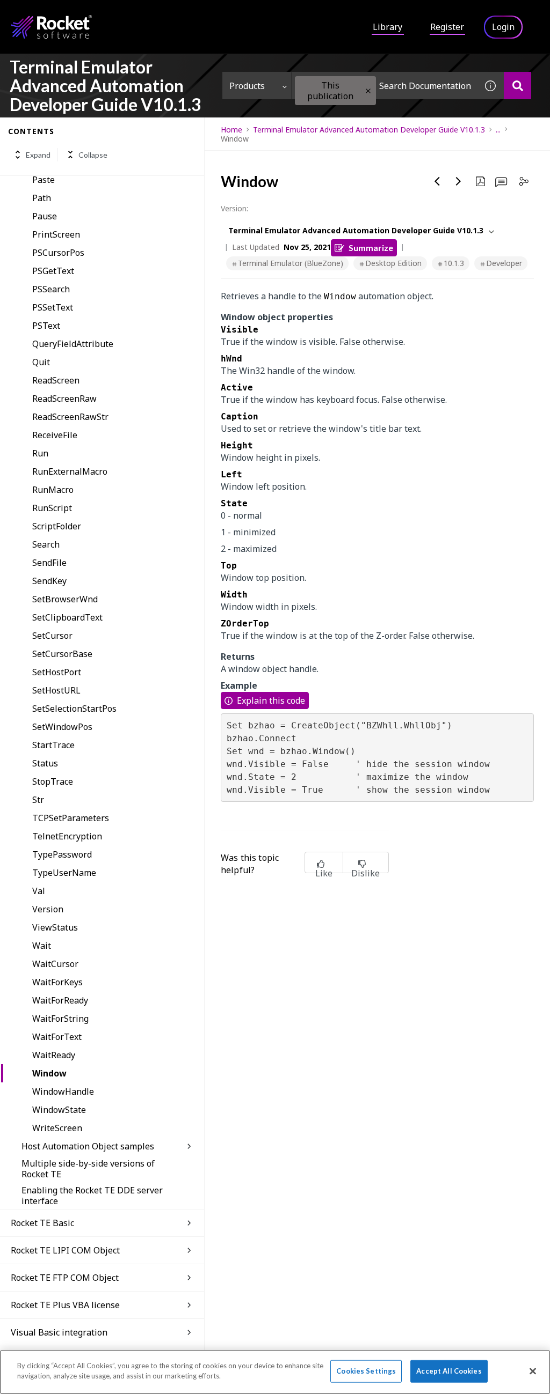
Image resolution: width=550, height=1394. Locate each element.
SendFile (49, 563)
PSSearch (51, 289)
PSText (46, 325)
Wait (41, 946)
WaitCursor (55, 964)
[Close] (533, 1371)
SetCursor (52, 635)
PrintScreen (56, 234)
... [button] (498, 129)
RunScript (52, 508)
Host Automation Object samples (87, 1146)
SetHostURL (56, 690)
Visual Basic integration (59, 1332)
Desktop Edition (393, 263)
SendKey (49, 581)
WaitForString (60, 1018)
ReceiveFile (54, 435)
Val (38, 891)
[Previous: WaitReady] (437, 181)
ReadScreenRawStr (70, 417)
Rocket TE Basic (42, 1223)
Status (45, 763)
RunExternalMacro (69, 471)
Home (231, 129)
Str (38, 800)
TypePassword (62, 854)
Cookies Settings (366, 1371)
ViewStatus (55, 927)
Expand (38, 154)
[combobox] (384, 85)
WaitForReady (60, 1000)
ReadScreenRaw (64, 398)
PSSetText (52, 307)
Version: (234, 208)
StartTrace (53, 745)
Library (387, 27)
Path (41, 198)
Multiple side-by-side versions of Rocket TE (88, 1168)
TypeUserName (64, 873)
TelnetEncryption (67, 836)
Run (40, 453)
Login (503, 27)
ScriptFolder (56, 526)
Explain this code (271, 700)
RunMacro (53, 490)
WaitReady (53, 1055)
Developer (504, 263)
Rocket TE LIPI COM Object (65, 1250)
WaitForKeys (57, 982)
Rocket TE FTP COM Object (65, 1278)
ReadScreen (55, 380)
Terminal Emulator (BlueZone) (290, 263)
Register (447, 27)
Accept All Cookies (448, 1371)
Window (49, 1073)
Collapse (92, 154)
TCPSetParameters (70, 818)
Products (247, 86)
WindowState (59, 1110)
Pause (44, 216)
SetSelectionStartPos (74, 708)
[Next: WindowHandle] (458, 181)
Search (46, 544)
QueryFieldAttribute (72, 344)
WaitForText (57, 1037)
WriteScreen (57, 1128)
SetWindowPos (62, 727)
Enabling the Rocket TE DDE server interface (92, 1195)
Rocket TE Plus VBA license (65, 1305)
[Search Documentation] (517, 85)
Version (47, 909)
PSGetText (53, 271)
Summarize (371, 247)
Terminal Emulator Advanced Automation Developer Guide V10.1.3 (369, 129)
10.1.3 (454, 263)
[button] (368, 91)
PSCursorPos (58, 253)
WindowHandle (63, 1091)
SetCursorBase (62, 654)
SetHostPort (56, 672)
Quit (41, 362)
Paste (43, 180)
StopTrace (52, 781)
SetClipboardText (67, 617)
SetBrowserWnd (65, 599)
